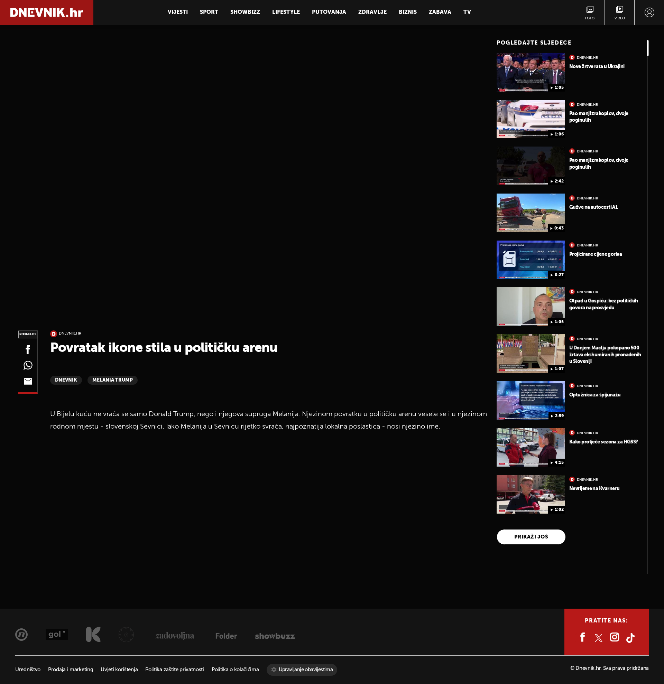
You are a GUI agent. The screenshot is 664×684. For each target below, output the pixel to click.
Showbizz (245, 12)
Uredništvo (27, 669)
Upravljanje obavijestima (306, 669)
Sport (209, 12)
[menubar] (649, 12)
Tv (467, 12)
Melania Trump (112, 380)
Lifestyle (286, 12)
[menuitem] (649, 12)
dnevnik (66, 380)
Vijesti (178, 12)
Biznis (408, 12)
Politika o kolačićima (235, 669)
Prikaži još (531, 537)
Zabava (440, 12)
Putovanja (329, 12)
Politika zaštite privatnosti (174, 669)
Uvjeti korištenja (119, 669)
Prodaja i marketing (70, 669)
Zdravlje (372, 12)
